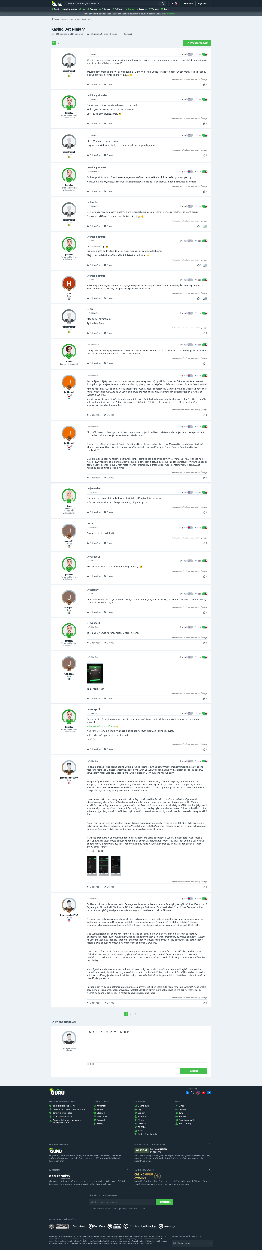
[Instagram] (198, 1093)
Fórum (131, 9)
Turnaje (155, 9)
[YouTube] (203, 1092)
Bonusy (93, 9)
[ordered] (111, 1032)
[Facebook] (187, 1092)
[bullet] (115, 1032)
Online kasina (70, 9)
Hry (83, 9)
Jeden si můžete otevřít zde (101, 726)
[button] (205, 226)
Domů (56, 9)
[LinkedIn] (209, 1092)
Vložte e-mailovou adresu (101, 1199)
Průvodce (106, 9)
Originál (183, 54)
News (166, 9)
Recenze (143, 9)
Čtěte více (160, 13)
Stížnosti (119, 9)
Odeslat (194, 1070)
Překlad (198, 54)
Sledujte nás (191, 1089)
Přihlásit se (165, 1201)
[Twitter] (192, 1092)
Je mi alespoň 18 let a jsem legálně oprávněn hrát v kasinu (118, 1208)
